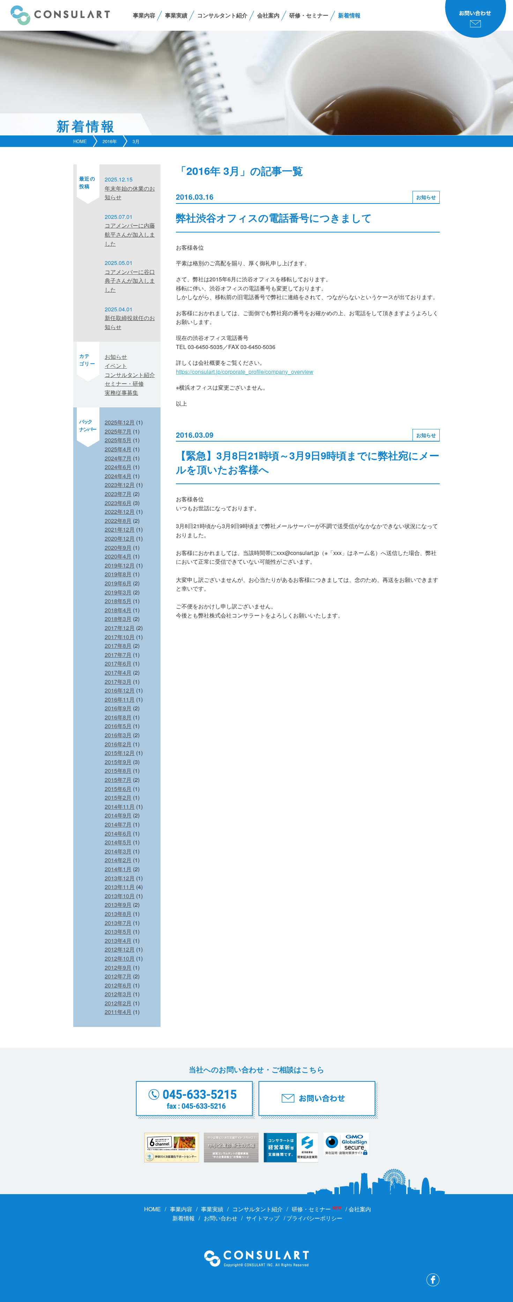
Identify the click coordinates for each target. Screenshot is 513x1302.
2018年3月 (118, 619)
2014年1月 (118, 869)
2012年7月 (118, 976)
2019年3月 (118, 592)
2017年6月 (118, 663)
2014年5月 (118, 842)
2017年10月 (120, 637)
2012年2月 (118, 1003)
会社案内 (268, 15)
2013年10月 (120, 896)
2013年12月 (120, 878)
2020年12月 (120, 538)
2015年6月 (118, 789)
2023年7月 (118, 494)
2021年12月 (120, 529)
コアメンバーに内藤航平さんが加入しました (130, 234)
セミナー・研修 (124, 383)
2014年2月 (118, 860)
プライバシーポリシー (314, 1218)
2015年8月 (118, 771)
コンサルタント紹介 (222, 15)
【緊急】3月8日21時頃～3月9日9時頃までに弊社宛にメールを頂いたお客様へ (307, 462)
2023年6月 (118, 503)
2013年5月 (118, 931)
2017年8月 (118, 646)
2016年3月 (118, 735)
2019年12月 (120, 565)
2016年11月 (120, 699)
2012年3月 (118, 994)
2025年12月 (120, 422)
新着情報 (349, 15)
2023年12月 (120, 485)
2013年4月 (118, 941)
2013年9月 (118, 905)
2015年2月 (118, 797)
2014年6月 (118, 833)
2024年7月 (118, 458)
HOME (80, 141)
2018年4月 (118, 610)
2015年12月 (120, 753)
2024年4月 (118, 476)
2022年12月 (120, 512)
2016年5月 (118, 726)
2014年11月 (120, 806)
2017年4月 (118, 672)
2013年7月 (118, 923)
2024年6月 (118, 467)
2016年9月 (118, 708)
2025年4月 (118, 449)
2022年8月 (118, 521)
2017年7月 (118, 655)
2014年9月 (118, 815)
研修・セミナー (308, 15)
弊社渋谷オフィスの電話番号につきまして (274, 217)
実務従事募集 (121, 393)
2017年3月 (118, 682)
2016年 (110, 141)
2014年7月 (118, 824)
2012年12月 (120, 949)
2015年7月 (118, 780)
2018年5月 (118, 601)
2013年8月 (118, 914)
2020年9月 (118, 547)
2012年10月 (120, 958)
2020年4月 (118, 556)
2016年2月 (118, 744)
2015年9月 (118, 762)
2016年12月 (120, 690)
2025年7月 (118, 431)
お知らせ (426, 196)
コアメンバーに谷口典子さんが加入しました (130, 281)
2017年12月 (120, 628)
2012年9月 (118, 967)
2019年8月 (118, 574)
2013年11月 (120, 887)
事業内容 (144, 15)
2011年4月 (118, 1012)
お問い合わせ (220, 1218)
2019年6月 (118, 583)
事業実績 (176, 15)
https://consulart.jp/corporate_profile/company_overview (244, 372)
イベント (116, 366)
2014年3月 (118, 851)
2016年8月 (118, 717)
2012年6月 (118, 985)
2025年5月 (118, 440)
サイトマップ (263, 1218)
